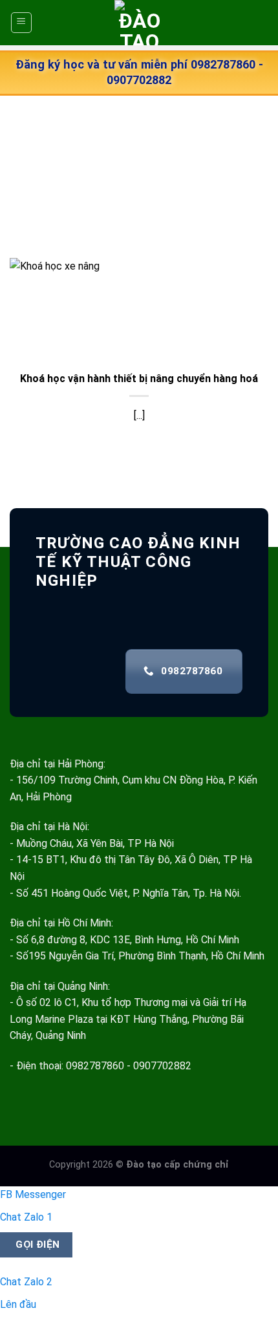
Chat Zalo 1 (26, 1217)
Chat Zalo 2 (26, 1282)
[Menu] (21, 22)
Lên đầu (18, 1304)
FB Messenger (33, 1194)
